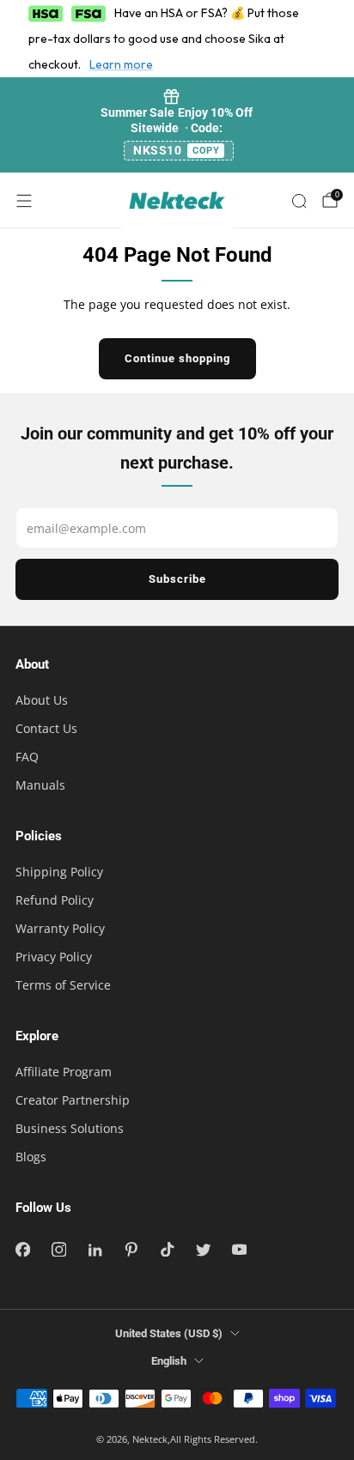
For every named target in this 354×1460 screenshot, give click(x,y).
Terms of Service (63, 985)
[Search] (299, 200)
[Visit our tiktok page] (167, 1250)
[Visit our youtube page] (239, 1250)
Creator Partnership (72, 1100)
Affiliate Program (63, 1071)
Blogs (30, 1156)
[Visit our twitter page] (203, 1250)
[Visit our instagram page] (58, 1250)
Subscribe (177, 578)
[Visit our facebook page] (22, 1250)
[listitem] (177, 125)
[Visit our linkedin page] (94, 1250)
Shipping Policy (59, 871)
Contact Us (46, 728)
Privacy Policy (53, 956)
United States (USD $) (169, 1333)
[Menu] (24, 200)
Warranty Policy (60, 928)
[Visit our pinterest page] (131, 1250)
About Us (41, 700)
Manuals (40, 785)
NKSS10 (176, 150)
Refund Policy (54, 900)
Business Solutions (69, 1128)
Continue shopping (177, 358)
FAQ (27, 756)
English (168, 1360)
